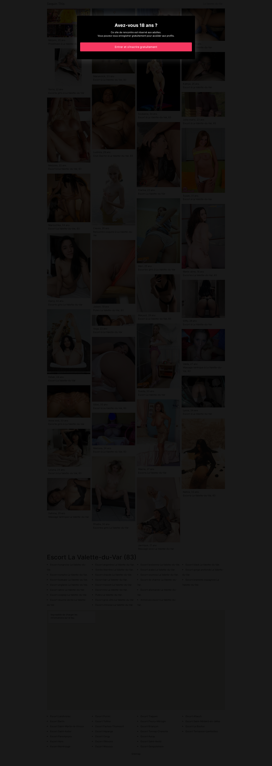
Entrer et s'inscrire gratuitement (136, 47)
